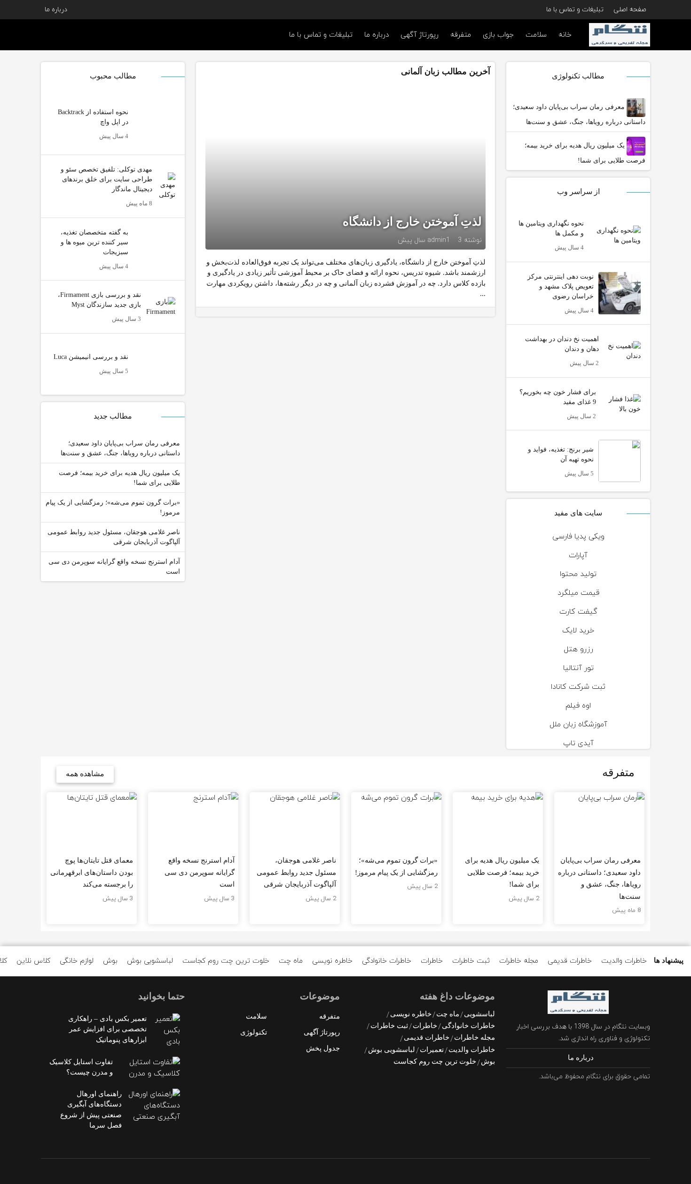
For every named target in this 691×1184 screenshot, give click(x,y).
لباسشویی (479, 1014)
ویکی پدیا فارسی (578, 536)
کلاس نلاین (33, 961)
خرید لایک (578, 630)
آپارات (578, 555)
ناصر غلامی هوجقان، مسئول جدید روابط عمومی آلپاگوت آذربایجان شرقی (113, 537)
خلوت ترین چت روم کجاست (225, 961)
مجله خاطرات (518, 961)
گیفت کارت (578, 612)
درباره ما (56, 9)
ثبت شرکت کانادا (578, 687)
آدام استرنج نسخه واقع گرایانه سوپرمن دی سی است (114, 566)
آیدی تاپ (578, 743)
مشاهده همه (85, 774)
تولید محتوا (578, 574)
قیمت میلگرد (578, 593)
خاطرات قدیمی (570, 961)
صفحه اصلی (629, 9)
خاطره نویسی (332, 961)
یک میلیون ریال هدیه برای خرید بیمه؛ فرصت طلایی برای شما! (585, 153)
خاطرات (432, 961)
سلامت (536, 35)
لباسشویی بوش (150, 961)
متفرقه (460, 35)
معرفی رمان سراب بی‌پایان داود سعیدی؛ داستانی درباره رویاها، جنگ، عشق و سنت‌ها (579, 114)
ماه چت (291, 961)
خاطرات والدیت (624, 961)
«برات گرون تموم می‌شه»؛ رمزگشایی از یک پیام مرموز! (113, 507)
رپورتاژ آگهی (419, 35)
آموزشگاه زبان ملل (578, 724)
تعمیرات (432, 1049)
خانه (565, 35)
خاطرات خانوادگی (386, 961)
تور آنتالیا (578, 668)
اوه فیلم (578, 706)
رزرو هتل (578, 649)
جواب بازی (498, 35)
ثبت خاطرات (471, 961)
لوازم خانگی (77, 961)
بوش (110, 961)
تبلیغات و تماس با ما (575, 9)
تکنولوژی (253, 1032)
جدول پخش (323, 1048)
